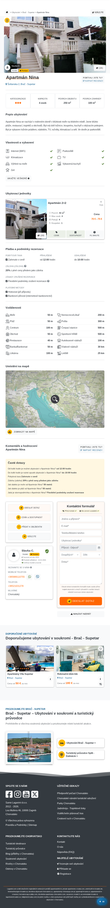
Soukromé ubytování (16, 859)
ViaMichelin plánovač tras (70, 813)
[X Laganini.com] (34, 794)
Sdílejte (99, 12)
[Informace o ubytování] (50, 678)
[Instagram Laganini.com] (17, 794)
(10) (42, 235)
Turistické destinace (16, 843)
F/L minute (94, 236)
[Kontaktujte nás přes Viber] (37, 577)
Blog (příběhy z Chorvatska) (20, 854)
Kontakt (61, 842)
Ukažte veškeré (17, 178)
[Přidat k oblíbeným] (50, 648)
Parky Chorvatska (66, 803)
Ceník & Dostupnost (31, 517)
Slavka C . (16, 66)
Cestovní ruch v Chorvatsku (71, 818)
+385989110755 (16, 577)
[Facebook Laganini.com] (9, 794)
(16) (100, 68)
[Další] (48, 658)
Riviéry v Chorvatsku (16, 864)
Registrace (65, 874)
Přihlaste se (65, 869)
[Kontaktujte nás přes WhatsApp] (29, 577)
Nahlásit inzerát (82, 614)
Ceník (56, 236)
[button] (55, 399)
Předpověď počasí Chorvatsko (72, 793)
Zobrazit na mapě (24, 432)
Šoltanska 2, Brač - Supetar (21, 84)
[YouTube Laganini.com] (26, 794)
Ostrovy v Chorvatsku (16, 869)
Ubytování (16, 12)
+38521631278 (15, 586)
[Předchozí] (11, 658)
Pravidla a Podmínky (16, 825)
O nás (60, 847)
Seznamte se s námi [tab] (19, 567)
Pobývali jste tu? (93, 79)
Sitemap (32, 825)
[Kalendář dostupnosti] (100, 683)
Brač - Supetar (28, 12)
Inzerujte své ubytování (71, 864)
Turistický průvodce (15, 848)
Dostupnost (75, 236)
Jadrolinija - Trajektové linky (71, 808)
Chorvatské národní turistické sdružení (76, 798)
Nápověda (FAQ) (65, 852)
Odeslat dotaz (32, 508)
